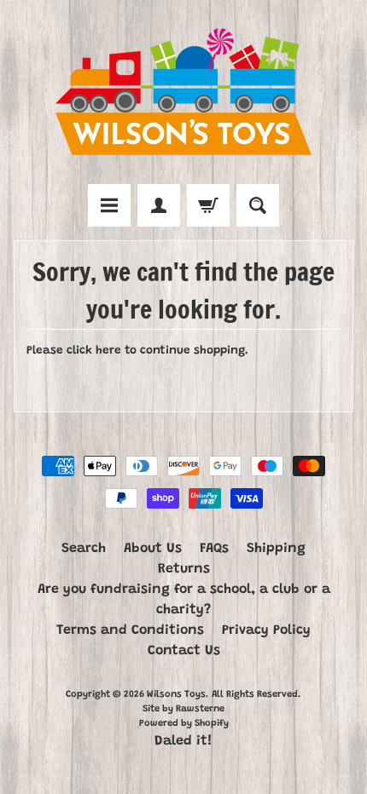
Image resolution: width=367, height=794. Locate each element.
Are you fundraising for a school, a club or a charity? (184, 600)
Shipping (276, 548)
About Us (153, 548)
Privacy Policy (266, 630)
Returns (184, 569)
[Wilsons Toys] (183, 94)
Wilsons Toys (176, 694)
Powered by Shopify (184, 723)
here (108, 351)
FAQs (214, 548)
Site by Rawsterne (183, 709)
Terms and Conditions (130, 630)
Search (83, 548)
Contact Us (184, 651)
